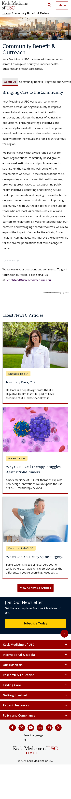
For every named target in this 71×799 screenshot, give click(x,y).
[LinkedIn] (40, 728)
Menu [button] (62, 5)
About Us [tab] (10, 82)
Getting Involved (35, 695)
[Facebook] (12, 728)
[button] (51, 5)
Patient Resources (35, 705)
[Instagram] (49, 728)
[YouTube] (31, 728)
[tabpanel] (35, 192)
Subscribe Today (35, 623)
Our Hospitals (35, 664)
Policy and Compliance (35, 715)
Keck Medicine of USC (35, 644)
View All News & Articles (35, 588)
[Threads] (58, 728)
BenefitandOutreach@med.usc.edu (28, 280)
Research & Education (35, 674)
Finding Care (35, 685)
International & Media (35, 654)
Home (6, 13)
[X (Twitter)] (22, 728)
